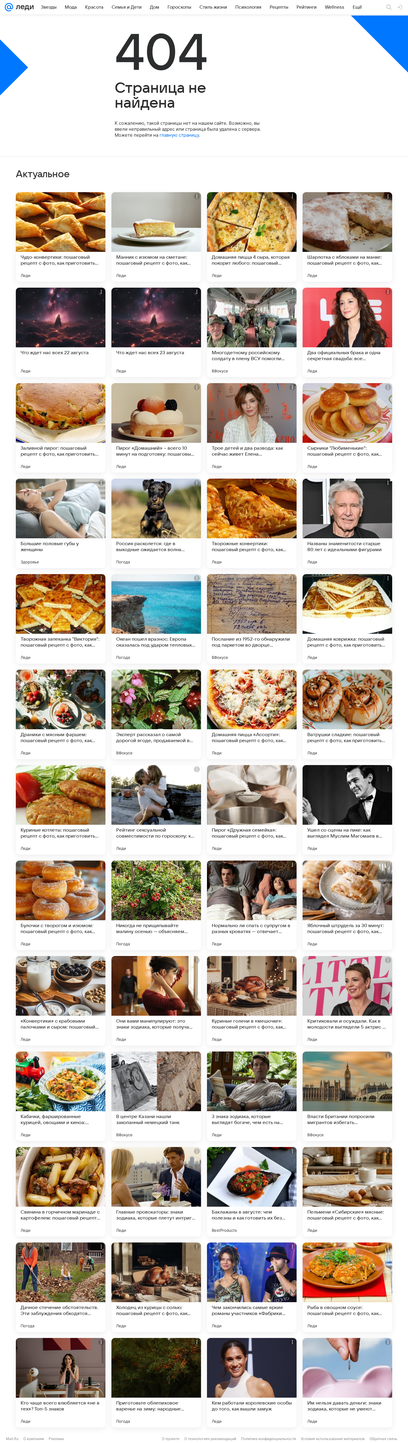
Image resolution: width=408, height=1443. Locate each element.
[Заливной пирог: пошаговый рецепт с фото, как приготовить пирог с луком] (60, 428)
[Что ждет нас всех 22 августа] (60, 332)
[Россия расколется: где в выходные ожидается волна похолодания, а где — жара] (156, 523)
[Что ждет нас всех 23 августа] (156, 332)
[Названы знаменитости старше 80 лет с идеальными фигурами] (347, 523)
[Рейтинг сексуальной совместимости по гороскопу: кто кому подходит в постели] (156, 810)
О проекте (171, 1438)
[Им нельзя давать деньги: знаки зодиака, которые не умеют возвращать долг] (347, 1382)
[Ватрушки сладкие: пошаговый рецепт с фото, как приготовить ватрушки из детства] (347, 714)
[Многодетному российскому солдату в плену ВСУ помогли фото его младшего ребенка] (252, 332)
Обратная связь (383, 1438)
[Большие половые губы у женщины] (60, 523)
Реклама (56, 1438)
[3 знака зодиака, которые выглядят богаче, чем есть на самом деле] (252, 1096)
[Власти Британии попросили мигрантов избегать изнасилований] (347, 1096)
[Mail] (9, 7)
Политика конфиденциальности (268, 1438)
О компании (33, 1438)
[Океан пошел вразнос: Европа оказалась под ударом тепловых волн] (156, 619)
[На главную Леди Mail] (23, 7)
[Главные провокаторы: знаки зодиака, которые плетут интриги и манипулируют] (156, 1192)
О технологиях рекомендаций (210, 1438)
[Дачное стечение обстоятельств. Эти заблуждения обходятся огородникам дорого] (60, 1287)
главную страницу (179, 135)
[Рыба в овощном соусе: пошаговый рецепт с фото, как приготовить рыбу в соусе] (347, 1287)
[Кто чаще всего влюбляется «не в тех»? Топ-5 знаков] (60, 1382)
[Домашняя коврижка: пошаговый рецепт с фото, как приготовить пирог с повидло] (347, 619)
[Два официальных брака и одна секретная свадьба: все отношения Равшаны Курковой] (347, 332)
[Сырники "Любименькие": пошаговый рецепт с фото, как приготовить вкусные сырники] (347, 428)
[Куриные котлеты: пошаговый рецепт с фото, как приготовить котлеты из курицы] (60, 810)
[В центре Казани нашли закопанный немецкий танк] (156, 1096)
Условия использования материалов (333, 1438)
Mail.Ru (12, 1438)
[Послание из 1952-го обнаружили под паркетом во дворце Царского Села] (252, 619)
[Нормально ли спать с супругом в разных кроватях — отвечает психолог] (252, 905)
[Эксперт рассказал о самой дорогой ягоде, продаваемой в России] (156, 714)
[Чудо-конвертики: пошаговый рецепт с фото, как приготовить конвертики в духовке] (60, 237)
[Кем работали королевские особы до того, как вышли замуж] (252, 1382)
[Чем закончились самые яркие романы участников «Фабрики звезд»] (252, 1287)
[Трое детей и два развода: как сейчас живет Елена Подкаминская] (252, 428)
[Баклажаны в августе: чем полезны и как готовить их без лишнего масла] (252, 1192)
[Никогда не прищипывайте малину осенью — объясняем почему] (156, 905)
